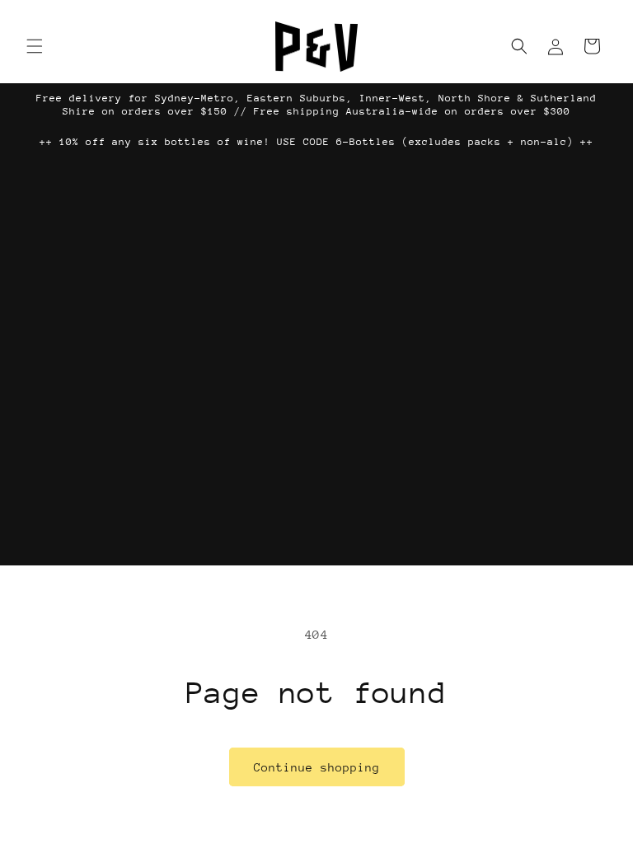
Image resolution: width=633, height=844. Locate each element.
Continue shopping (317, 767)
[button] (34, 46)
